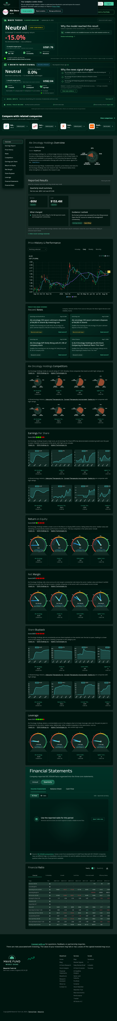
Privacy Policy (56, 6)
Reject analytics (40, 11)
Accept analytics (27, 11)
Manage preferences (55, 11)
